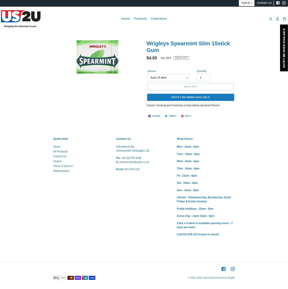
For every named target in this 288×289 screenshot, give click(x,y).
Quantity (202, 71)
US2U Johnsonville (205, 277)
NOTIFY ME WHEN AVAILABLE (191, 97)
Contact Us (59, 156)
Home (56, 146)
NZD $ (246, 3)
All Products (60, 151)
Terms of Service (63, 166)
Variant (151, 71)
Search (57, 161)
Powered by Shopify (225, 277)
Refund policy (61, 170)
